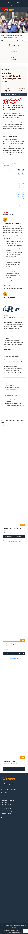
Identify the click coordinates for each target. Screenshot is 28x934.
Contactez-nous (7, 930)
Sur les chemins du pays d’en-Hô (13, 528)
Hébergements (6, 813)
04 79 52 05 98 (15, 2)
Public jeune (6, 810)
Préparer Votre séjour (13, 94)
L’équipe (4, 802)
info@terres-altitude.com (9, 789)
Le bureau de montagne (9, 799)
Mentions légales (14, 930)
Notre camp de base (8, 800)
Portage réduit (6, 804)
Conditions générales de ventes (14, 932)
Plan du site (22, 930)
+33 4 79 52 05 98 (7, 787)
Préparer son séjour (8, 812)
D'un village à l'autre (10, 761)
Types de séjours (7, 808)
